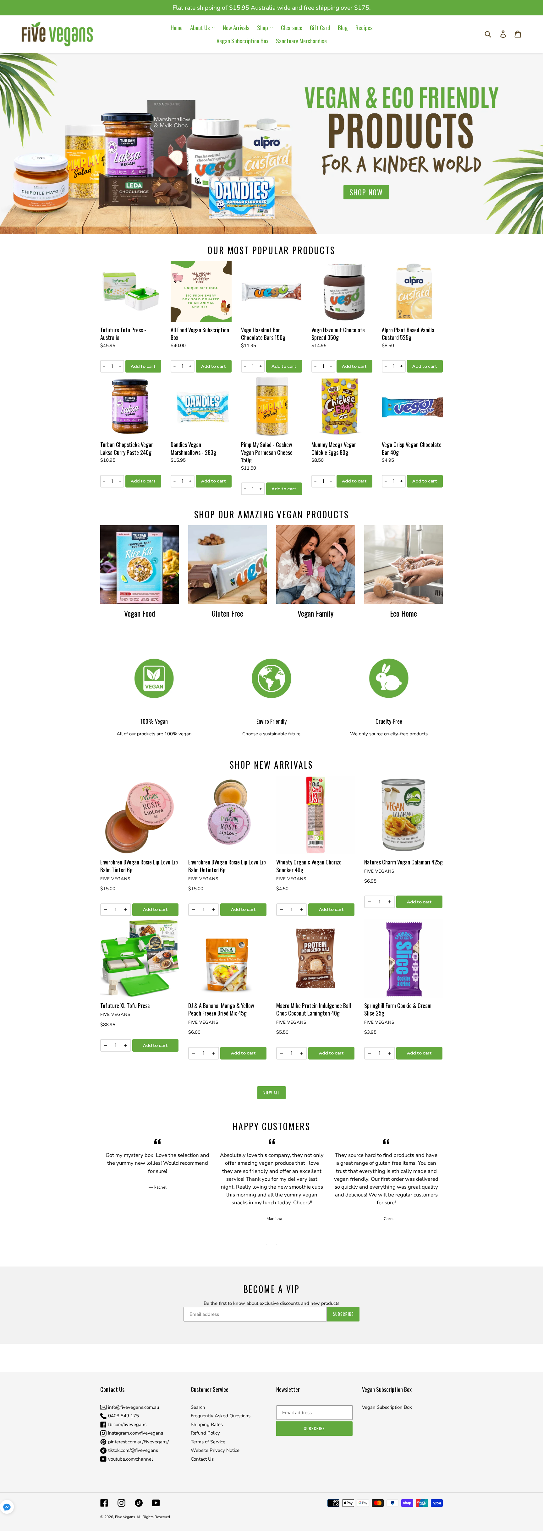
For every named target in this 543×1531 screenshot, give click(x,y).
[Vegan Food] (139, 564)
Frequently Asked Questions (220, 1416)
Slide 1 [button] (267, 1244)
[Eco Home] (403, 564)
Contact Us (202, 1459)
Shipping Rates (207, 1424)
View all (271, 1092)
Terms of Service (208, 1442)
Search (198, 1407)
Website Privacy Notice (215, 1450)
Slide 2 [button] (276, 1244)
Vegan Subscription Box (387, 1407)
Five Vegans (125, 1516)
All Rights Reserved (153, 1516)
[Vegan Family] (315, 564)
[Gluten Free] (227, 564)
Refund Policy (205, 1433)
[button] (7, 1508)
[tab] (267, 1244)
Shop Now (366, 192)
